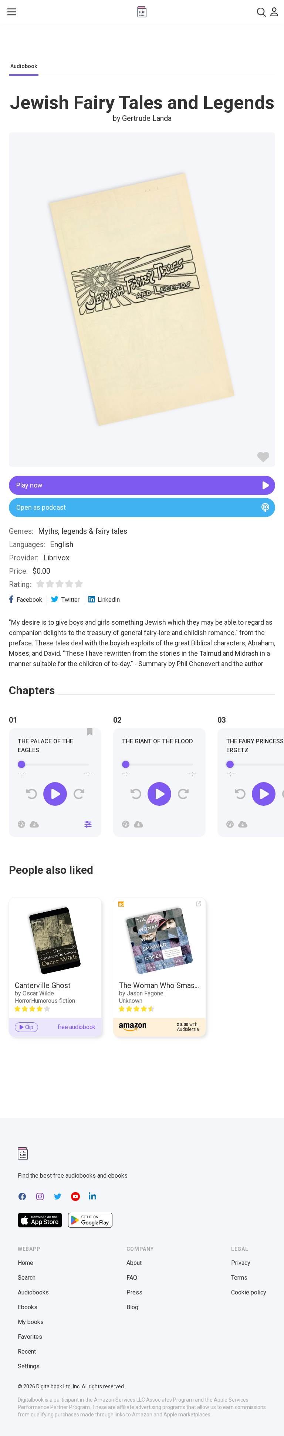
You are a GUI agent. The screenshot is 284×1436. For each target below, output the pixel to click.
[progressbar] (55, 764)
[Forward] (78, 794)
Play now (29, 485)
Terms (239, 1277)
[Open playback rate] (21, 824)
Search (27, 1277)
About (134, 1262)
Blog (132, 1307)
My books (31, 1321)
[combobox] (261, 12)
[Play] (55, 794)
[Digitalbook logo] (142, 12)
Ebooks (27, 1307)
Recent (27, 1351)
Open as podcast (41, 507)
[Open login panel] (274, 11)
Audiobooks (33, 1292)
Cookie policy (248, 1292)
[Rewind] (31, 794)
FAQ (131, 1277)
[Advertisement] (142, 45)
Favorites (30, 1336)
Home (25, 1262)
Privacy (240, 1262)
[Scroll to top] (264, 1416)
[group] (55, 785)
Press (134, 1292)
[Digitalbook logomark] (23, 1153)
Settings (29, 1366)
